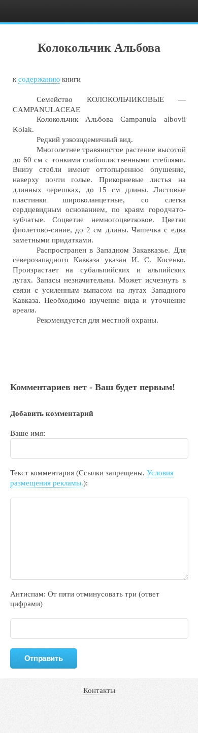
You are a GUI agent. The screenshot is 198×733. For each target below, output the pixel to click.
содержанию (39, 79)
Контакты (99, 690)
